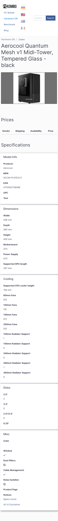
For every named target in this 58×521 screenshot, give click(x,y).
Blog (6, 30)
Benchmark (9, 24)
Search (50, 18)
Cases (21, 39)
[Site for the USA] (23, 17)
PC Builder (9, 12)
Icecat (13, 499)
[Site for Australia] (23, 23)
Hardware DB (11, 18)
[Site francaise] (23, 30)
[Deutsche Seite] (23, 10)
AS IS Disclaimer (11, 504)
